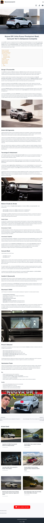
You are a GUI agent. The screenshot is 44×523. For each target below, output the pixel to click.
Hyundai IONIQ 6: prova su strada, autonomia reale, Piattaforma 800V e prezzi (31, 469)
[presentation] (11, 435)
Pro (3, 64)
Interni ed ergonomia (5, 51)
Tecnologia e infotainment (6, 52)
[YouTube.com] (42, 5)
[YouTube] (24, 522)
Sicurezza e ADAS (5, 60)
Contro (4, 65)
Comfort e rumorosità (5, 59)
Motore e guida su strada (6, 53)
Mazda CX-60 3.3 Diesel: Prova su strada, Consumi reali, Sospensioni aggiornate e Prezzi (10, 493)
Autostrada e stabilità (6, 57)
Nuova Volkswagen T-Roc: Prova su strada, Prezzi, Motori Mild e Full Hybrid (33, 419)
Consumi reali (4, 58)
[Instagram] (36, 5)
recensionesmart (5, 447)
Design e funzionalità (5, 50)
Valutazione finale (5, 63)
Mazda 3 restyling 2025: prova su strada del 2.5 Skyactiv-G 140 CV (10, 419)
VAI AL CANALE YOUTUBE (23, 507)
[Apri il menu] (43, 2)
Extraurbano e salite (6, 56)
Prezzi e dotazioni (5, 62)
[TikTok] (39, 5)
